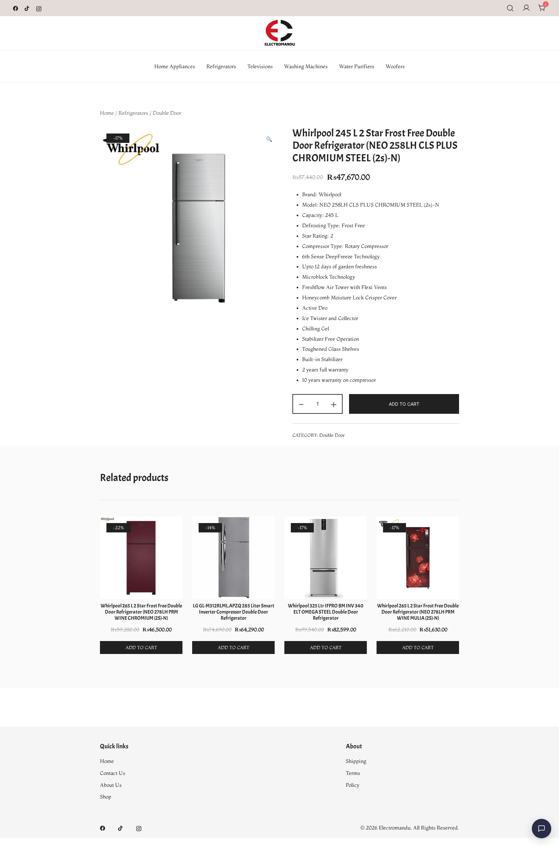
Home (107, 113)
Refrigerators (221, 66)
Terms (353, 773)
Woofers (395, 66)
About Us (111, 785)
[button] (269, 139)
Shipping (356, 761)
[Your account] (526, 8)
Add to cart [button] (141, 647)
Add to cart (404, 404)
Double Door (167, 113)
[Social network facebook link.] (15, 8)
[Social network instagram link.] (38, 8)
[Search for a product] (510, 8)
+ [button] (334, 403)
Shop (105, 796)
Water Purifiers (356, 66)
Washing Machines (306, 66)
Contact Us (112, 773)
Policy (352, 785)
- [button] (301, 403)
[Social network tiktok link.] (27, 8)
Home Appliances (174, 66)
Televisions (260, 66)
